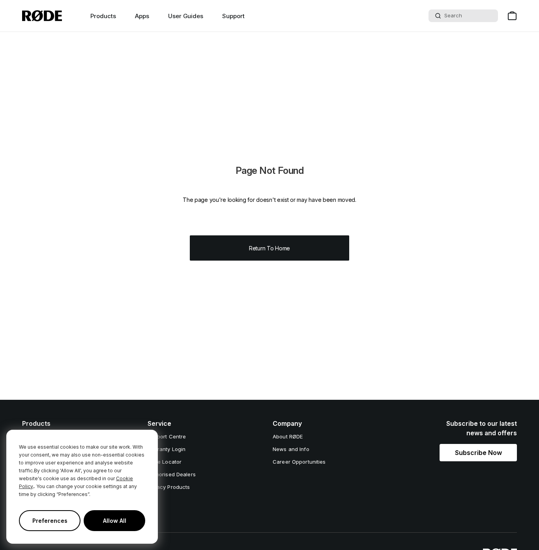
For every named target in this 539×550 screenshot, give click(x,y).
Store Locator (165, 462)
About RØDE (288, 436)
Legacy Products (169, 487)
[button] (478, 452)
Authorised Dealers (172, 474)
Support (233, 16)
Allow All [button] (114, 520)
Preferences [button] (49, 520)
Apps (142, 16)
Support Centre (167, 436)
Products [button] (103, 16)
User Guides (185, 16)
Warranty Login (167, 449)
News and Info (291, 449)
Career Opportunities (299, 462)
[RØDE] (42, 15)
